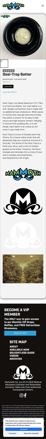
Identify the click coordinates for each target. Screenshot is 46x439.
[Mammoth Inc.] (13, 6)
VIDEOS (14, 356)
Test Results (8, 86)
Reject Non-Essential (31, 433)
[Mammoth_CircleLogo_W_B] (23, 249)
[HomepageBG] (23, 283)
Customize (12, 433)
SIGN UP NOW (20, 333)
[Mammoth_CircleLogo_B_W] (23, 215)
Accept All (23, 429)
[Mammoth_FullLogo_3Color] (23, 181)
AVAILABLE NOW (19, 349)
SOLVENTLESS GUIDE (22, 353)
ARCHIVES (16, 359)
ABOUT (14, 346)
